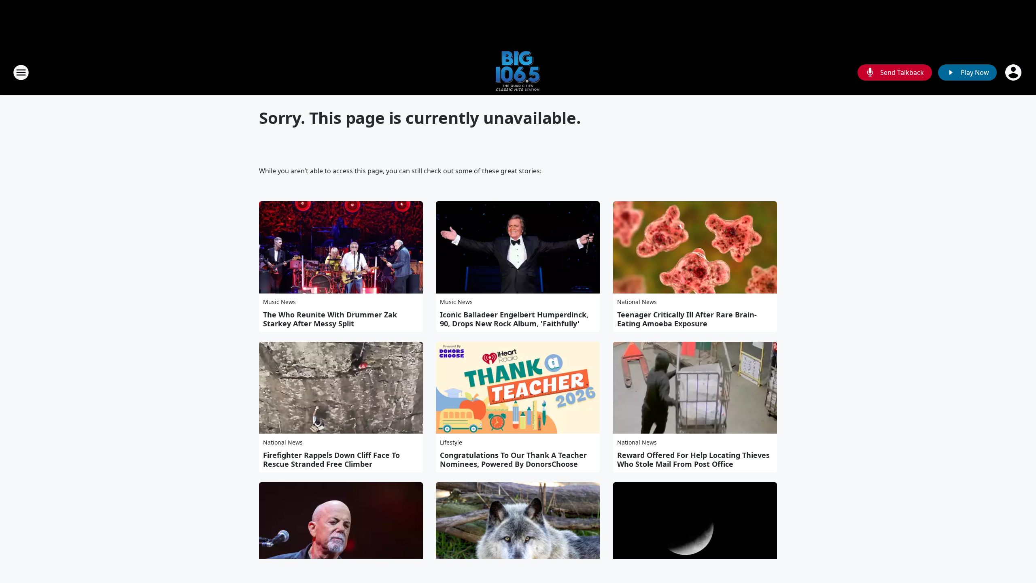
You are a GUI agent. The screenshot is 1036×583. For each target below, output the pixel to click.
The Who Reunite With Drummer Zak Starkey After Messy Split (330, 319)
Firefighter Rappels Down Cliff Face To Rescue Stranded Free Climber (331, 459)
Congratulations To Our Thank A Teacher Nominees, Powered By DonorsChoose (513, 459)
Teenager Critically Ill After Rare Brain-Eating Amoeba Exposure (687, 319)
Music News (279, 302)
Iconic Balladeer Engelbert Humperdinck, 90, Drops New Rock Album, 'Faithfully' (514, 319)
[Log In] (1014, 72)
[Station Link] (518, 72)
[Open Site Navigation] (21, 72)
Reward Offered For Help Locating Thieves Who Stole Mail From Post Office (693, 459)
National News (637, 302)
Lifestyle (451, 442)
